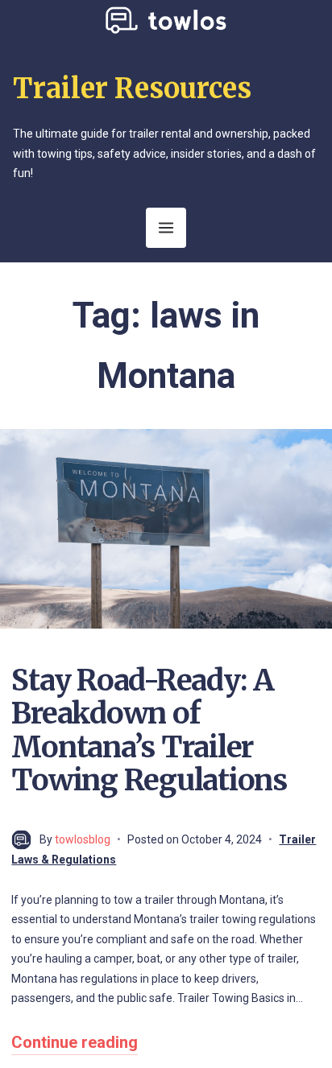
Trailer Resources (132, 88)
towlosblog (82, 839)
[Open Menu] (166, 228)
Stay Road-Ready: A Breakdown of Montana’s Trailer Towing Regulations (148, 730)
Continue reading (74, 1042)
